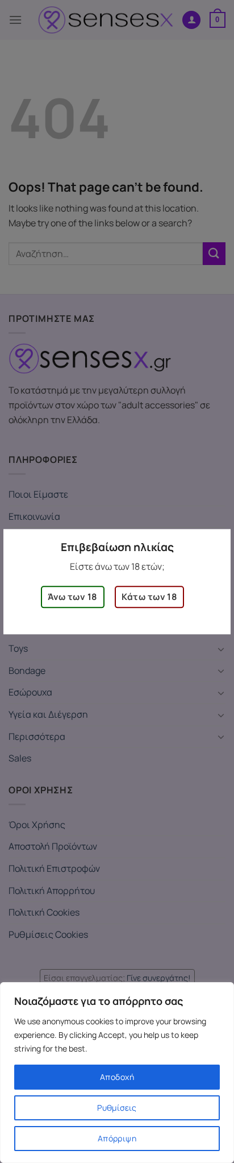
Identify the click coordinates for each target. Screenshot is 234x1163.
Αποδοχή (117, 1076)
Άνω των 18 (73, 597)
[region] (117, 1072)
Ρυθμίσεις (117, 1107)
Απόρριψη (117, 1138)
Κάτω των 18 (149, 597)
